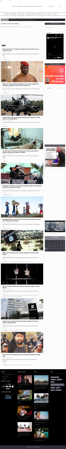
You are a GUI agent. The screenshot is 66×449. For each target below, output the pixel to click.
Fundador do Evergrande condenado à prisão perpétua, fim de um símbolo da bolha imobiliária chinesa (41, 422)
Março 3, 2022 (9, 324)
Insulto (58, 387)
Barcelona (53, 379)
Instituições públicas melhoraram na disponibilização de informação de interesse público (24, 435)
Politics (8, 296)
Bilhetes (54, 57)
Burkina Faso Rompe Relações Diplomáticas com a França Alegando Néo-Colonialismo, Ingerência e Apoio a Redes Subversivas (20, 84)
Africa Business (16, 295)
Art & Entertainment (55, 377)
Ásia (3, 147)
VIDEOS (34, 6)
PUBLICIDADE (39, 6)
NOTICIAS (13, 6)
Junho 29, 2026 (9, 87)
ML (48, 6)
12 (52, 244)
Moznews (4, 52)
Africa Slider (26, 295)
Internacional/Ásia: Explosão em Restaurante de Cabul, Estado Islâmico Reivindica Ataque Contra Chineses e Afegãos (20, 151)
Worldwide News (19, 296)
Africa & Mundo (11, 295)
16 (63, 244)
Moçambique (4, 182)
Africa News (22, 295)
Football (53, 387)
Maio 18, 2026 (9, 120)
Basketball (59, 379)
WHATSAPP (52, 6)
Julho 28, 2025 (9, 222)
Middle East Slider (29, 261)
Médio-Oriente (24, 261)
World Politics (31, 364)
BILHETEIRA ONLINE (19, 6)
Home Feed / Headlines (12, 261)
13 (54, 244)
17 (46, 246)
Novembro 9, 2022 (9, 289)
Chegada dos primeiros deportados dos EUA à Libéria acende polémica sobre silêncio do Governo (41, 388)
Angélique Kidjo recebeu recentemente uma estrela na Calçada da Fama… (23, 19)
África (3, 45)
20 (54, 246)
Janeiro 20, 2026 (9, 154)
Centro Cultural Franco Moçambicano (57, 385)
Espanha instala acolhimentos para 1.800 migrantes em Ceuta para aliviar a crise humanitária (40, 406)
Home (3, 249)
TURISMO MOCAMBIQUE (28, 6)
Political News (4, 296)
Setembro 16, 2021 (10, 357)
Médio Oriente (19, 261)
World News (14, 296)
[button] (49, 6)
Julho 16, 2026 (9, 52)
